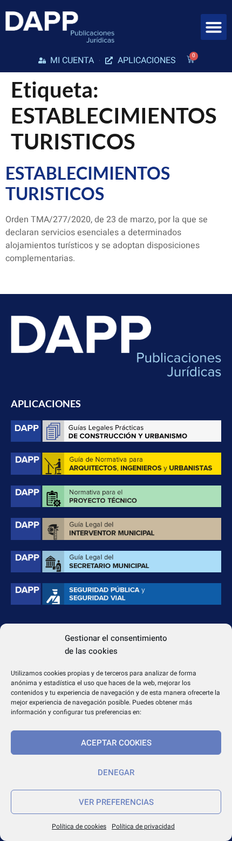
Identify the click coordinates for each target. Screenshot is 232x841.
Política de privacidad (143, 826)
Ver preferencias (116, 802)
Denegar (116, 772)
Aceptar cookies (116, 743)
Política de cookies (79, 826)
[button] (214, 27)
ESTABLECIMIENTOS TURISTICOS (87, 183)
